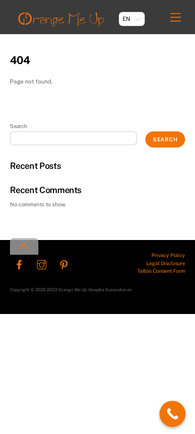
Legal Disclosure (165, 263)
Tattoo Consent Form (161, 271)
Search (18, 126)
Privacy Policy (168, 255)
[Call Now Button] (173, 414)
